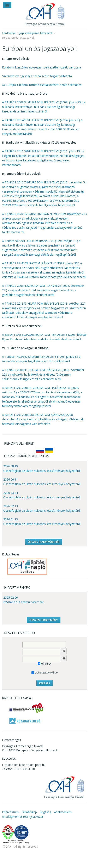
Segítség (45, 812)
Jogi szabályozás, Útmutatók (36, 33)
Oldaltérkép (29, 812)
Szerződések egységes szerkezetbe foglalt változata (37, 76)
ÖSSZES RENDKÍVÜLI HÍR (43, 542)
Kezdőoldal (8, 33)
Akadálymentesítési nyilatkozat (22, 817)
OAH (44, 13)
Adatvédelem (63, 812)
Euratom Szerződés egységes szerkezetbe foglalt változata (41, 67)
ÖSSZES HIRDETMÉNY (43, 620)
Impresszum (10, 812)
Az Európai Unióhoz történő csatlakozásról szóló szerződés (42, 85)
